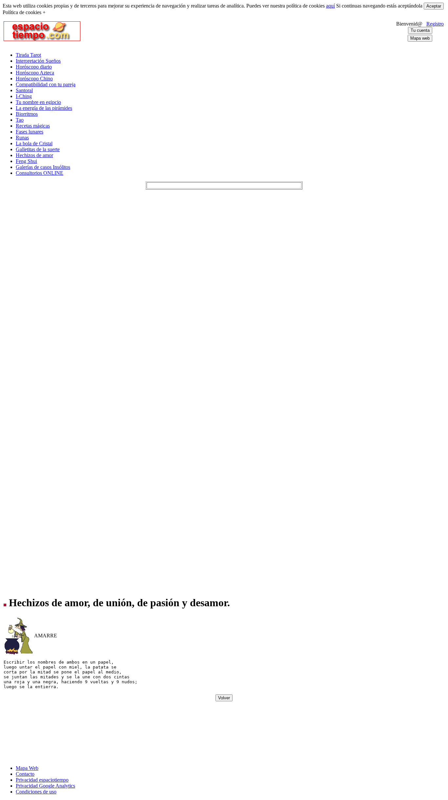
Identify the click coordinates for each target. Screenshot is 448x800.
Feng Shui (26, 161)
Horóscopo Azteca (35, 72)
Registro (435, 24)
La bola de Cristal (34, 143)
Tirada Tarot (28, 55)
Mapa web (420, 38)
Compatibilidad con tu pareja (45, 84)
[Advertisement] (216, 31)
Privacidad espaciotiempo (42, 780)
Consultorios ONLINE (39, 173)
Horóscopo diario (34, 67)
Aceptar (433, 6)
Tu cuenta (420, 30)
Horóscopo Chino (34, 78)
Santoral (24, 90)
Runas (22, 137)
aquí (330, 6)
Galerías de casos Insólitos (43, 167)
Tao (20, 120)
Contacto (25, 774)
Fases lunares (29, 131)
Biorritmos (27, 114)
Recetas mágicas (33, 126)
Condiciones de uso (36, 791)
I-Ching (24, 96)
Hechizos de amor (34, 155)
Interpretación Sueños (38, 61)
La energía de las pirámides (44, 108)
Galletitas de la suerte (38, 149)
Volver (224, 697)
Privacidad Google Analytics (45, 786)
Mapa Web (27, 768)
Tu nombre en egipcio (38, 102)
